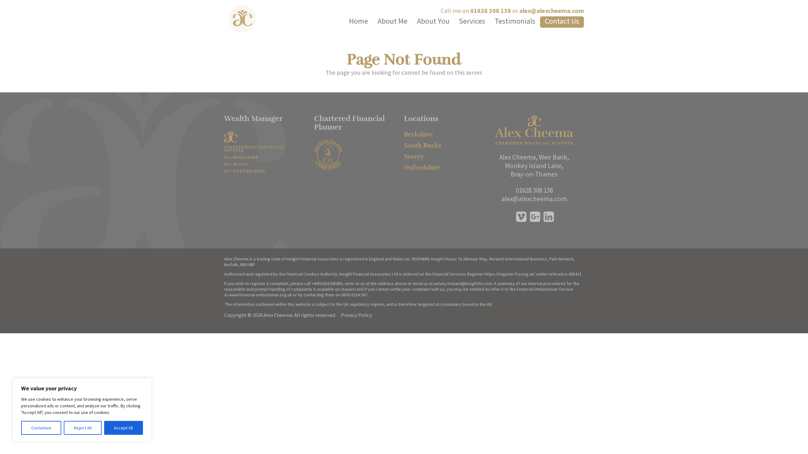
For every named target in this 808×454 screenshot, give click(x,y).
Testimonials (515, 21)
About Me (392, 21)
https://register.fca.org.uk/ (509, 274)
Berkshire (418, 135)
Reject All (83, 428)
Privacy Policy (356, 314)
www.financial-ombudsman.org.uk (260, 295)
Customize (41, 428)
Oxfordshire (422, 168)
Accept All (123, 428)
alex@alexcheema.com (551, 11)
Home (358, 21)
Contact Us (562, 21)
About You (433, 21)
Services (472, 21)
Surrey (414, 157)
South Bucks (422, 146)
